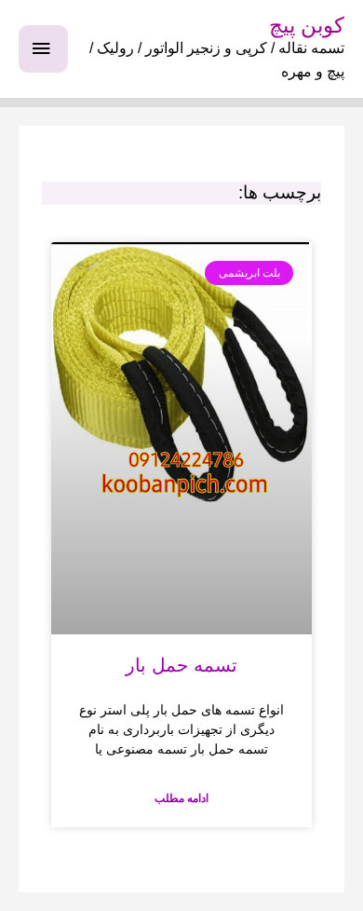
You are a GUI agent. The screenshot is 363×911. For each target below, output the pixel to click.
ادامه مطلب (181, 798)
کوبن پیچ (306, 25)
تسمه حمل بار (181, 665)
